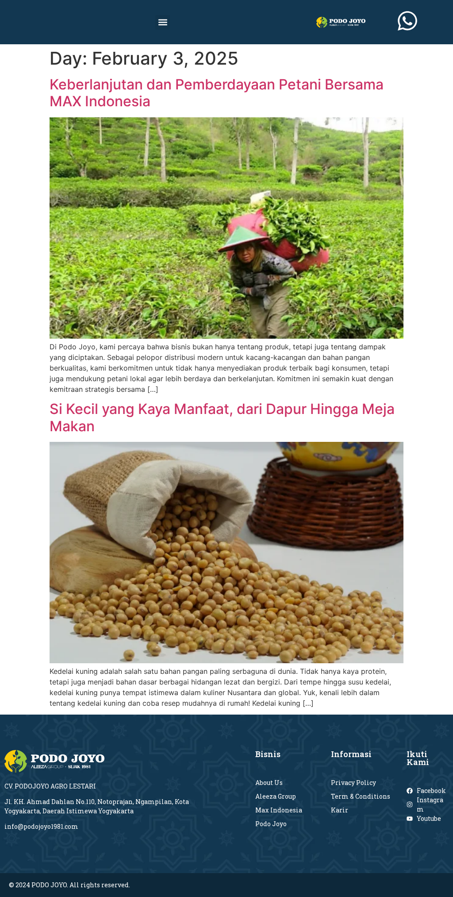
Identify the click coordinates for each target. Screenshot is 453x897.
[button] (162, 22)
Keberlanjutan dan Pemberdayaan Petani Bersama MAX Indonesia (217, 93)
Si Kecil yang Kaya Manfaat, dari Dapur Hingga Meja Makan (222, 417)
